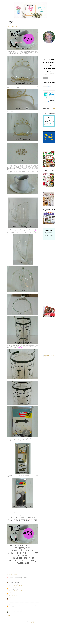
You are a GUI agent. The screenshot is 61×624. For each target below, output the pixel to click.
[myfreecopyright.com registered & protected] (49, 356)
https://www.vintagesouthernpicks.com (14, 592)
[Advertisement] (49, 256)
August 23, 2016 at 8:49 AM (15, 578)
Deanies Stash (11, 597)
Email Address (45, 74)
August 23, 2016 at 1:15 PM (15, 595)
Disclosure (10, 22)
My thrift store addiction (12, 610)
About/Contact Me (11, 21)
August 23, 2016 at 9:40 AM (15, 585)
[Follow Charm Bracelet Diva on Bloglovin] (47, 86)
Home (9, 20)
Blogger (32, 621)
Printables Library (11, 23)
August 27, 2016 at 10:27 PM (16, 612)
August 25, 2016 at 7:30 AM (15, 607)
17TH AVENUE (32, 622)
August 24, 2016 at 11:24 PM (16, 602)
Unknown (10, 604)
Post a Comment (9, 615)
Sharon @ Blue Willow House (13, 587)
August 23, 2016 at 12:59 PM (16, 590)
